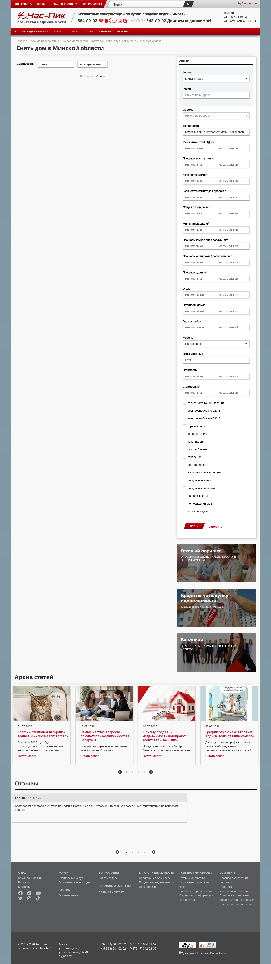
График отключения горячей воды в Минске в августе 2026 (43, 734)
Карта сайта (187, 899)
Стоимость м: (192, 386)
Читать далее (27, 756)
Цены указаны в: (193, 353)
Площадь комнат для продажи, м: (205, 239)
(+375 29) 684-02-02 (112, 944)
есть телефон (197, 464)
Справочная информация (196, 895)
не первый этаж (198, 495)
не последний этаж (200, 503)
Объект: (188, 109)
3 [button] (138, 772)
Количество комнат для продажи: (204, 191)
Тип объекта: (191, 125)
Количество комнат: (195, 174)
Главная (21, 41)
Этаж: (186, 288)
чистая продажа (198, 511)
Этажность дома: (194, 305)
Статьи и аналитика (192, 878)
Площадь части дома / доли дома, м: (207, 256)
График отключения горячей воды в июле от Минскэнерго (229, 734)
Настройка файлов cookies (237, 904)
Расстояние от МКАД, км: (199, 142)
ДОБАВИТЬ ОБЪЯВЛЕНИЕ (115, 885)
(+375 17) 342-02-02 (143, 948)
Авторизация (250, 3)
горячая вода (196, 426)
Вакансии (24, 882)
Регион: (187, 72)
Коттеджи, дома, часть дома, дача (114, 41)
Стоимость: (190, 370)
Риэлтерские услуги (71, 878)
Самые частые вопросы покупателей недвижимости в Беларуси (105, 736)
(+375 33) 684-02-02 (112, 948)
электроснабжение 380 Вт (204, 418)
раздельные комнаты (201, 488)
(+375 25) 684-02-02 (143, 944)
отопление (195, 457)
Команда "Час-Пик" (30, 878)
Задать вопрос (108, 878)
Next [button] (151, 772)
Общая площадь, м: (196, 207)
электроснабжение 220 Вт (204, 410)
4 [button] (144, 772)
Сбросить (215, 526)
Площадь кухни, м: (195, 272)
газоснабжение (197, 449)
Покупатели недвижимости (156, 882)
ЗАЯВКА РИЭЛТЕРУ (111, 892)
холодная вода (197, 433)
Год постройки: (192, 321)
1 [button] (127, 772)
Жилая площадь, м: (196, 223)
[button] (216, 78)
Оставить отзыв (69, 895)
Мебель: (188, 337)
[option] (42, 726)
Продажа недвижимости (154, 878)
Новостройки (147, 886)
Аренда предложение (45, 41)
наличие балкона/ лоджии (204, 472)
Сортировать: (25, 63)
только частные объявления (206, 403)
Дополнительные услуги (74, 882)
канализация (196, 441)
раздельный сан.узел (201, 480)
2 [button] (133, 772)
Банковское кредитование (196, 891)
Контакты (24, 886)
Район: (187, 89)
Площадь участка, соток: (199, 158)
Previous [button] (120, 772)
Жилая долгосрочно (75, 41)
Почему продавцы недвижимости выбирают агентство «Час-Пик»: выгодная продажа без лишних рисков (164, 736)
